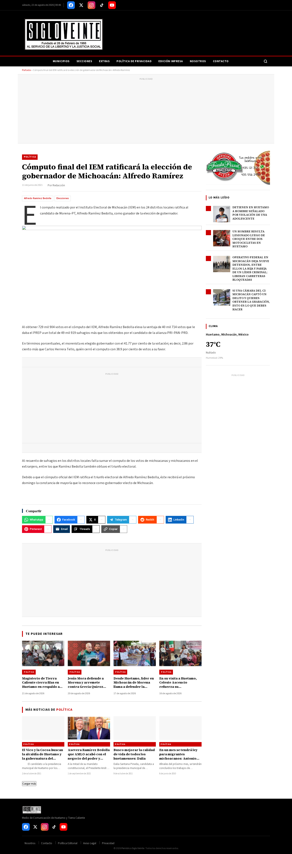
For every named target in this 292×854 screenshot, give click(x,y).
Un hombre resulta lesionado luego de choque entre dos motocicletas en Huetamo (248, 239)
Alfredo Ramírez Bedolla (37, 198)
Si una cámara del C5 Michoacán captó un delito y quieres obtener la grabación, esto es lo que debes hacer (251, 300)
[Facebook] (71, 5)
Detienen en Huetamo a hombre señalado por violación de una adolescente (250, 212)
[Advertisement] (146, 111)
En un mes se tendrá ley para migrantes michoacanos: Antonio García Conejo (178, 756)
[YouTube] (112, 5)
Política (30, 156)
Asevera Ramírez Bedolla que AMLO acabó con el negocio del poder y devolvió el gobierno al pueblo (89, 758)
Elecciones (62, 198)
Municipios (61, 61)
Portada (26, 70)
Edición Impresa (170, 61)
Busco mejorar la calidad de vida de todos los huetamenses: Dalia (134, 754)
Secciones (84, 61)
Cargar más (29, 784)
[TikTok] (102, 5)
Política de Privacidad (134, 61)
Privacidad (108, 843)
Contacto (221, 61)
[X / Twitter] (81, 5)
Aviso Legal (89, 843)
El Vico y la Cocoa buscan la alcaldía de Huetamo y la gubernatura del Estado (42, 756)
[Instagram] (91, 5)
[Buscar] (265, 61)
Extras (104, 61)
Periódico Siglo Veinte (132, 848)
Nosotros (198, 61)
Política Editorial (67, 843)
